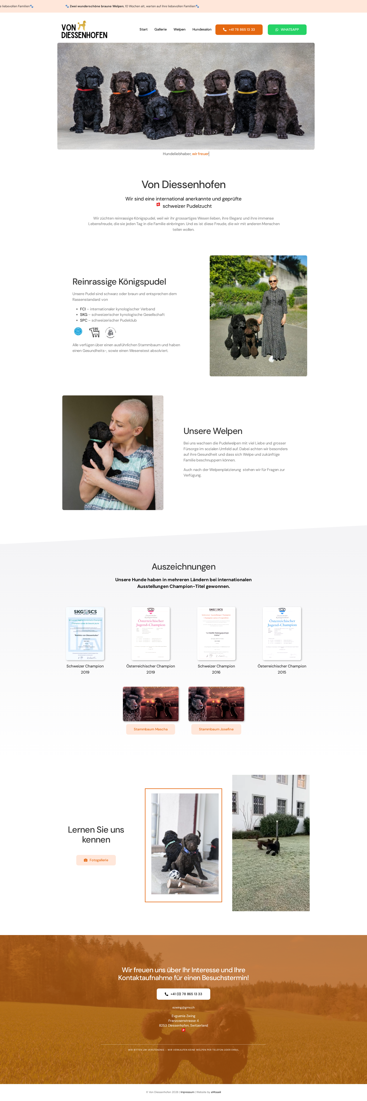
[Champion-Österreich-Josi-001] (282, 608)
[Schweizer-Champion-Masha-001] (85, 608)
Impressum (187, 1092)
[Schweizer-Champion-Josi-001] (216, 608)
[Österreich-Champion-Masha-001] (151, 608)
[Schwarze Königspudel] (185, 844)
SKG (83, 314)
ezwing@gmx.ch (183, 1007)
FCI (83, 309)
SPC (83, 320)
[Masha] (151, 688)
